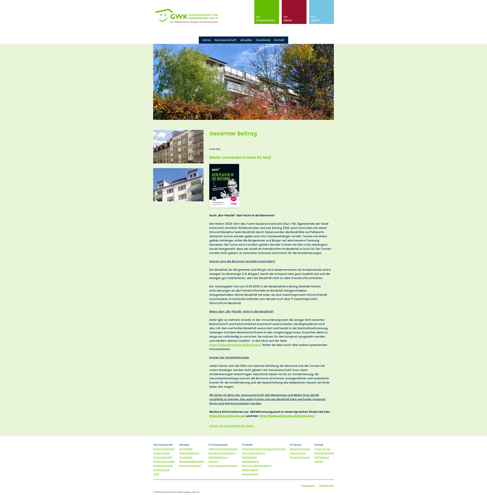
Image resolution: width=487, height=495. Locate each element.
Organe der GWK (162, 457)
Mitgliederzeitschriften (191, 461)
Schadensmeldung (253, 453)
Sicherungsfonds (300, 457)
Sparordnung (298, 453)
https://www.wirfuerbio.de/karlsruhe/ (235, 345)
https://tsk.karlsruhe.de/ (227, 416)
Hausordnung (250, 474)
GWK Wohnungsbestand (222, 449)
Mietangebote (250, 469)
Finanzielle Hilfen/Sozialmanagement (264, 449)
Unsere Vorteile (161, 453)
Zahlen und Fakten (164, 461)
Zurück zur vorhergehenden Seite (231, 426)
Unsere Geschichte (164, 449)
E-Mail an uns (322, 449)
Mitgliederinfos (250, 461)
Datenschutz (326, 485)
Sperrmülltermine (189, 453)
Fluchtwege (186, 457)
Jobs (156, 474)
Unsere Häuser (161, 469)
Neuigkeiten (186, 449)
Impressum (308, 485)
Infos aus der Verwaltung (223, 465)
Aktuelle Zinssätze (300, 449)
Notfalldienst (249, 457)
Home (207, 40)
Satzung (213, 461)
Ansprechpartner (163, 465)
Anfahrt (318, 461)
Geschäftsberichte (190, 465)
